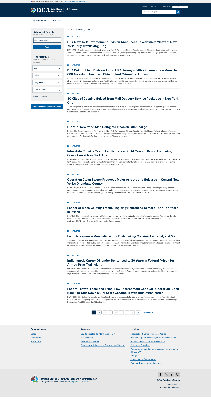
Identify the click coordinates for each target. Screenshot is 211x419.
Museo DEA (36, 341)
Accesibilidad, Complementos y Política (148, 334)
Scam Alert (166, 7)
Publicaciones (87, 337)
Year (36, 68)
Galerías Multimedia (90, 341)
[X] (166, 374)
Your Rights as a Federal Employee (146, 363)
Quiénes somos (40, 20)
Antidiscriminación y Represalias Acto (147, 341)
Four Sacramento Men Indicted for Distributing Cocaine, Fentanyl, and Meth (122, 236)
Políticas (134, 329)
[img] (178, 12)
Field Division (39, 90)
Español (177, 7)
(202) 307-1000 (174, 385)
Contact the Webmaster (170, 387)
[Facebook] (160, 374)
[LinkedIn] (172, 374)
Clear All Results (40, 96)
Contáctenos (36, 337)
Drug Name (38, 83)
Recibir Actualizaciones (150, 7)
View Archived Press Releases (47, 107)
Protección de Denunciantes (143, 359)
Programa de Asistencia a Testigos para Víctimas (103, 345)
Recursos (57, 20)
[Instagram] (177, 374)
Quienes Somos (38, 329)
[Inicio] (61, 10)
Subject (37, 75)
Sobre (33, 334)
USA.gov (134, 355)
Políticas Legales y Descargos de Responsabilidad (153, 337)
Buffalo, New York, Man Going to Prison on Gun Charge (107, 127)
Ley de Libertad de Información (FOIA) (98, 334)
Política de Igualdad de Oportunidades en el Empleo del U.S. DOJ (154, 350)
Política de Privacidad (140, 345)
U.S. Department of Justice (79, 382)
